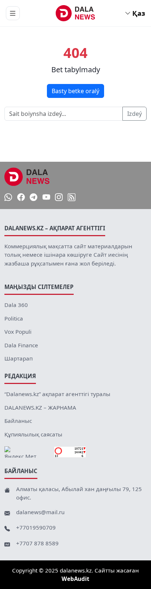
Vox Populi (18, 331)
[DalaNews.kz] (27, 177)
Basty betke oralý (75, 91)
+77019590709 (36, 527)
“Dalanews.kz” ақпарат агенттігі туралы (57, 394)
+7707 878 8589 (37, 543)
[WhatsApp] (8, 197)
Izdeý (134, 114)
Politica (13, 318)
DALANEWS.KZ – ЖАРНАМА (40, 407)
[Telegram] (33, 197)
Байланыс (18, 420)
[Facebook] (21, 197)
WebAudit (75, 578)
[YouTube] (46, 197)
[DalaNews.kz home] (76, 13)
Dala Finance (21, 345)
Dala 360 (16, 304)
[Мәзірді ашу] (13, 13)
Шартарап (18, 358)
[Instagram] (59, 197)
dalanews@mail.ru (40, 512)
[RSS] (72, 197)
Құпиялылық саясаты (33, 434)
